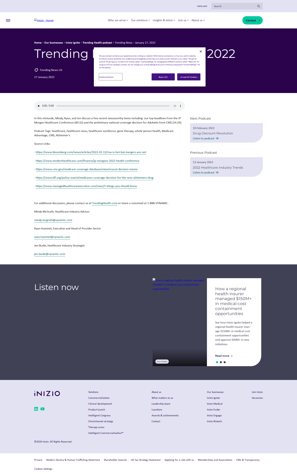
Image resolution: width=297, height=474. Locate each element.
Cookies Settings (106, 76)
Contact (251, 20)
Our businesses (53, 42)
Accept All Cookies (188, 77)
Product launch (96, 409)
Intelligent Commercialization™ (105, 433)
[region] (150, 66)
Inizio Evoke (213, 409)
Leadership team (161, 403)
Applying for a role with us (179, 460)
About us (196, 20)
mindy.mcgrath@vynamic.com (53, 220)
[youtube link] (42, 409)
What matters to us (162, 398)
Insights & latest (163, 20)
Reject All (163, 77)
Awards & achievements (165, 415)
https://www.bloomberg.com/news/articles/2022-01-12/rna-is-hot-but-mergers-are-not (91, 152)
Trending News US (51, 70)
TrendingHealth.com (104, 203)
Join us (182, 20)
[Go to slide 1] (217, 362)
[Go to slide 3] (225, 362)
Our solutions (139, 20)
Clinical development (100, 403)
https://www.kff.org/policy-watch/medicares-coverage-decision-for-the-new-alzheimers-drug (94, 178)
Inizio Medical (215, 403)
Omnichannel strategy (100, 421)
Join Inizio (257, 392)
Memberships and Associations (215, 460)
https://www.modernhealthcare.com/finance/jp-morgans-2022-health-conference (87, 161)
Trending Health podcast (97, 42)
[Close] (201, 51)
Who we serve (117, 20)
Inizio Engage (214, 415)
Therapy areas (96, 427)
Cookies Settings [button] (43, 469)
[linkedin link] (36, 409)
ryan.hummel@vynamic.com (52, 237)
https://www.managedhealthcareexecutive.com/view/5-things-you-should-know (86, 186)
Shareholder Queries (115, 460)
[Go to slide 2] (221, 362)
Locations (157, 409)
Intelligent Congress (99, 415)
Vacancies (257, 398)
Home (38, 42)
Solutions (93, 392)
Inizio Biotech (214, 421)
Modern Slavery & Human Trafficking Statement (73, 460)
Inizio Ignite (73, 42)
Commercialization (98, 398)
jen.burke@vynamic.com (49, 254)
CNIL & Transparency (248, 460)
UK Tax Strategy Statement (146, 460)
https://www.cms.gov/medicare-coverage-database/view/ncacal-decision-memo (87, 169)
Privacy (38, 460)
